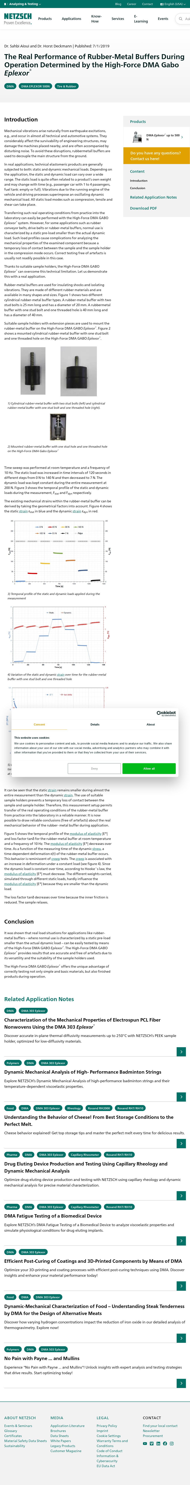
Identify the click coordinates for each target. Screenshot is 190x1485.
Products (45, 18)
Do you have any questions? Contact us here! (155, 155)
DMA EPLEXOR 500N (35, 86)
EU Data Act (106, 1465)
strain (23, 510)
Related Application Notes (153, 197)
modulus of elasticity (85, 833)
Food (10, 1108)
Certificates (13, 1435)
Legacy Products (62, 1445)
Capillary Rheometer (85, 1154)
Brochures (58, 1430)
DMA (10, 86)
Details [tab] (95, 724)
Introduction (139, 180)
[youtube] (145, 1443)
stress (96, 848)
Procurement (153, 1435)
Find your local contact (160, 1425)
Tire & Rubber (66, 86)
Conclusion (137, 188)
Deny (94, 768)
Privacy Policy (107, 1425)
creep (55, 858)
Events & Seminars (18, 1425)
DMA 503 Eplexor (53, 1349)
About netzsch (20, 1417)
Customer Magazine (65, 1450)
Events (163, 18)
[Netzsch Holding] (6, 4)
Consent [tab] (39, 724)
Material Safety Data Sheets (25, 1440)
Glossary (10, 1430)
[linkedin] (158, 1443)
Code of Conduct (109, 1450)
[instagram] (172, 1443)
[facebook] (165, 1443)
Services (118, 18)
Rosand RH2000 (99, 1108)
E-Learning (141, 18)
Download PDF (143, 208)
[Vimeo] (152, 1443)
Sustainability (14, 1445)
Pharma (12, 1154)
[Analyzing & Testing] (18, 19)
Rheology (74, 1108)
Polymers (13, 1063)
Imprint (102, 1430)
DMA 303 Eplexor (33, 1011)
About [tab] (151, 724)
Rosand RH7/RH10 (130, 1108)
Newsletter (151, 1430)
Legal (103, 1417)
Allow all (149, 768)
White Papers (60, 1440)
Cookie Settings (109, 1435)
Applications (71, 18)
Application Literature (67, 1425)
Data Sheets (59, 1435)
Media (56, 1417)
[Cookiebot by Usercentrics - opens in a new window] (159, 713)
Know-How (96, 18)
